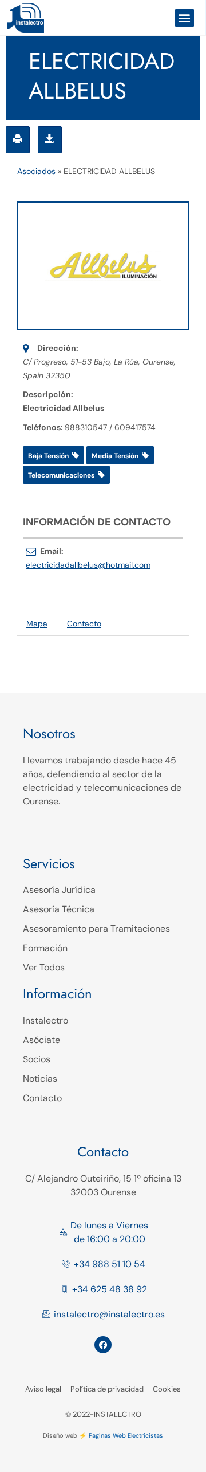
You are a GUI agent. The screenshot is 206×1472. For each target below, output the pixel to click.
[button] (184, 18)
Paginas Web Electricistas (126, 1435)
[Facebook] (103, 1344)
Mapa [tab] (36, 623)
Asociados (36, 171)
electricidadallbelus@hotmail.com (88, 565)
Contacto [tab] (84, 623)
